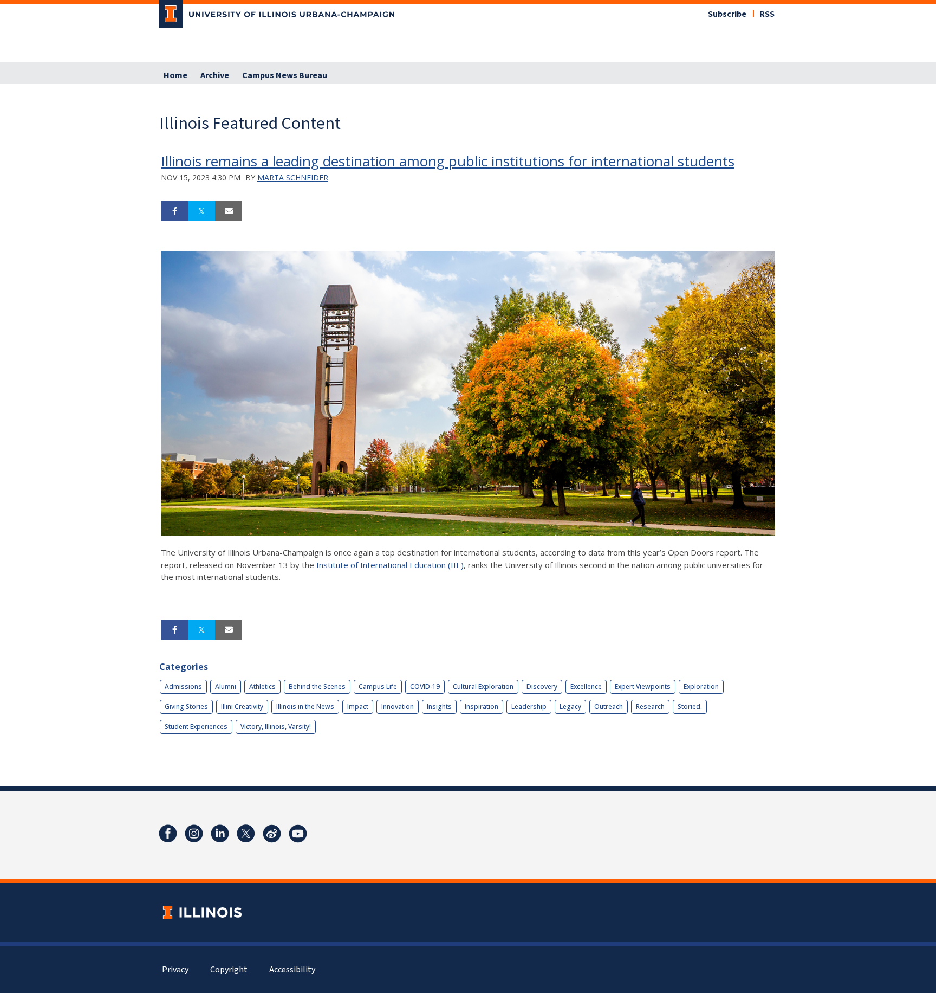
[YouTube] (298, 834)
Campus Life (378, 686)
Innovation (397, 706)
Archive (214, 75)
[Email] (228, 211)
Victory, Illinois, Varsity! (275, 726)
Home (175, 75)
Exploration (701, 686)
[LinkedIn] (220, 834)
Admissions (183, 686)
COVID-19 (425, 686)
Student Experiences (196, 726)
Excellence (586, 686)
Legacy (570, 706)
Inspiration (481, 706)
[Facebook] (168, 834)
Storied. (690, 706)
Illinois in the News (305, 706)
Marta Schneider (292, 177)
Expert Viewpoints (643, 686)
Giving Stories (186, 706)
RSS (767, 14)
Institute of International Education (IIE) (390, 564)
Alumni (225, 686)
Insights (439, 706)
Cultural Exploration (483, 686)
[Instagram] (194, 834)
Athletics (262, 686)
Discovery (541, 686)
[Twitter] (246, 834)
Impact (357, 706)
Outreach (608, 706)
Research (650, 706)
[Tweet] (201, 211)
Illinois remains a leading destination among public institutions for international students (447, 161)
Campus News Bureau (284, 75)
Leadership (529, 706)
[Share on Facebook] (174, 211)
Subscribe (727, 14)
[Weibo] (272, 834)
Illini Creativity (242, 706)
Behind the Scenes (317, 686)
